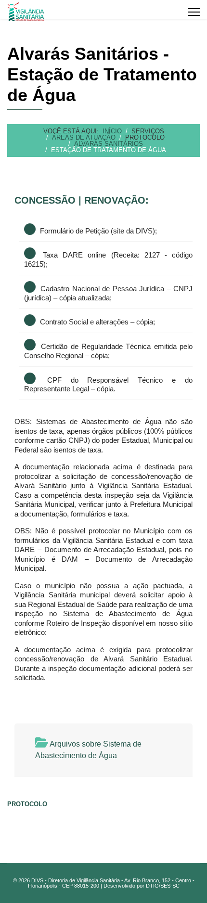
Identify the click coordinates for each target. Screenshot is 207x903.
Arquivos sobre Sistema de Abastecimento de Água (88, 750)
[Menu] (194, 12)
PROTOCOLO (27, 804)
